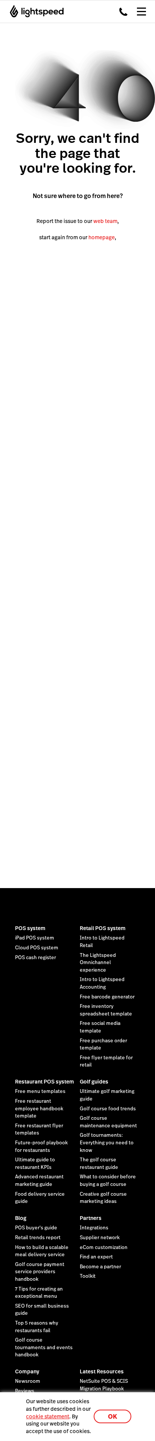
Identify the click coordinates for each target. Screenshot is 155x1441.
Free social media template (100, 1027)
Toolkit (88, 1276)
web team (105, 221)
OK (112, 1416)
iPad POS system (34, 938)
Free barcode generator (107, 997)
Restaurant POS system (44, 1081)
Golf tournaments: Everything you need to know (107, 1142)
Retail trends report (38, 1237)
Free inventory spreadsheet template (106, 1010)
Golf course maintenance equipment (108, 1122)
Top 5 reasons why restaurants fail (36, 1327)
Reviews (24, 1391)
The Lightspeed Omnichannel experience (98, 963)
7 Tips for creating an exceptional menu (39, 1293)
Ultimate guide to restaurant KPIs (35, 1163)
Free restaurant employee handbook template (39, 1108)
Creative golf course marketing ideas (103, 1198)
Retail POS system (103, 928)
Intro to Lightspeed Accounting (102, 983)
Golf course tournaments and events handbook (44, 1347)
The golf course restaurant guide (99, 1163)
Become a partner (100, 1266)
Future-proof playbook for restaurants (41, 1146)
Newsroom (27, 1381)
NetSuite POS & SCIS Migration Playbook (104, 1385)
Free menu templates (40, 1091)
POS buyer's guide (36, 1227)
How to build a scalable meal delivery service (41, 1251)
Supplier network (100, 1237)
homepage (101, 237)
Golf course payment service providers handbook (39, 1272)
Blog (20, 1218)
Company (27, 1371)
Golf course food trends (108, 1108)
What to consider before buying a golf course (108, 1180)
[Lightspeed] (34, 11)
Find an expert (96, 1257)
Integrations (94, 1227)
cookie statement (47, 1416)
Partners (91, 1218)
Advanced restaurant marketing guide (39, 1180)
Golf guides (94, 1081)
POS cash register (35, 957)
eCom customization (104, 1247)
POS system (30, 928)
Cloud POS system (36, 947)
